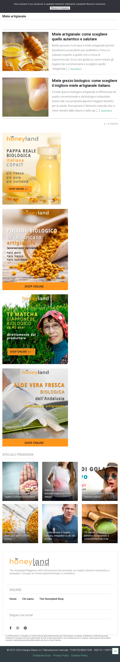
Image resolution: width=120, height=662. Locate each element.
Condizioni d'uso (42, 655)
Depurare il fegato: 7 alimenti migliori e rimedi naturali (58, 493)
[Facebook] (11, 628)
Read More (76, 69)
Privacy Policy (61, 655)
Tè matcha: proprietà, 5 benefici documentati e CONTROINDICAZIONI (96, 535)
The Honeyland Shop (51, 598)
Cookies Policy (79, 655)
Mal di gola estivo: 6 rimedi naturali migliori (99, 495)
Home (13, 598)
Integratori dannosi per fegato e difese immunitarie (20, 495)
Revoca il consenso (60, 8)
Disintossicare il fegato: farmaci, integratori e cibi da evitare (60, 535)
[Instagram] (17, 628)
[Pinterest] (25, 628)
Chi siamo (28, 598)
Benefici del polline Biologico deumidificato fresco (17, 535)
